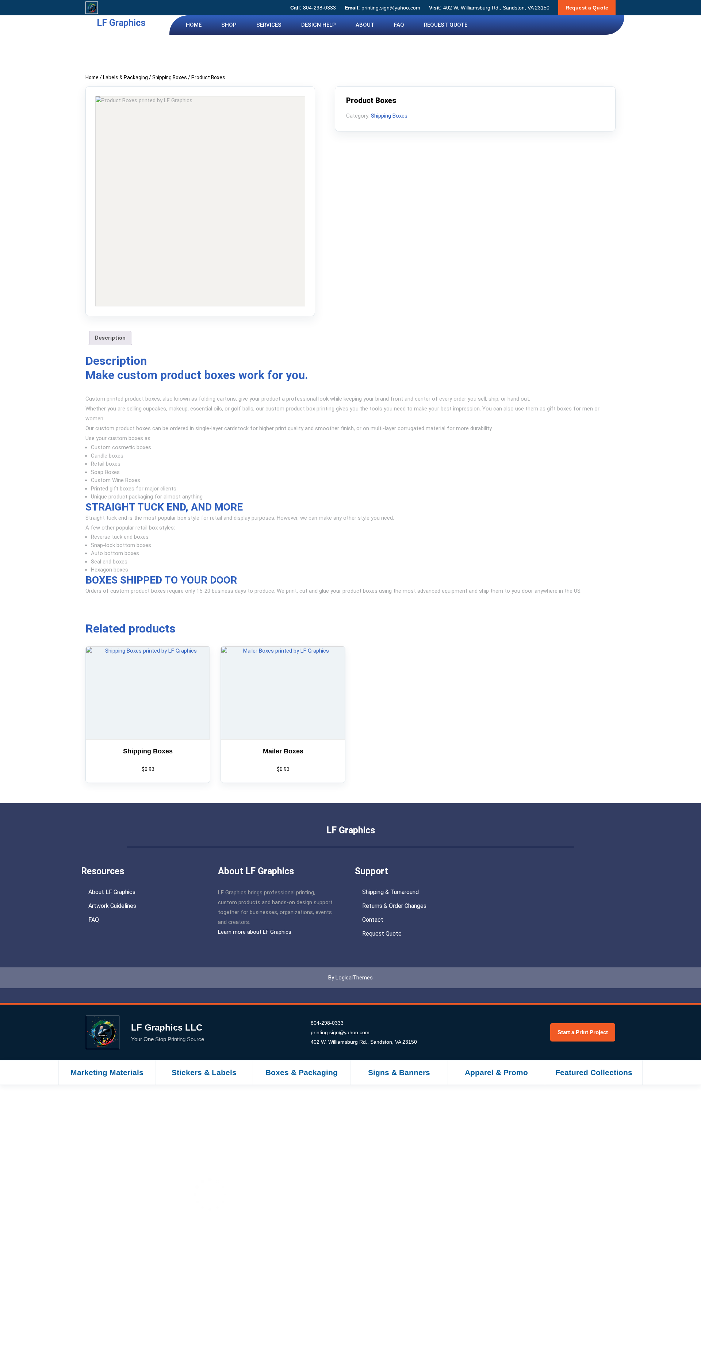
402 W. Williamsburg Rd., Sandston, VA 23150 (489, 8)
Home (194, 25)
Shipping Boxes (169, 77)
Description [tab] (110, 338)
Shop (229, 25)
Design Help (318, 25)
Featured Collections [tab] (593, 1072)
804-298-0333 (313, 8)
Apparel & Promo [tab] (496, 1072)
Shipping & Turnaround (390, 891)
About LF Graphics (111, 891)
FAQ (399, 25)
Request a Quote (587, 8)
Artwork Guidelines (112, 905)
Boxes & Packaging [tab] (301, 1072)
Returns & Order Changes (394, 905)
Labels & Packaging (125, 77)
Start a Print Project (583, 1032)
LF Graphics (121, 23)
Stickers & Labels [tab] (204, 1072)
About (365, 25)
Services (268, 25)
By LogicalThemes (350, 977)
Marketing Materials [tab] (106, 1072)
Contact (372, 919)
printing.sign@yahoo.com (382, 8)
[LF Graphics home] (91, 7)
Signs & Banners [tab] (399, 1072)
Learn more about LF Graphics (254, 932)
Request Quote (445, 25)
